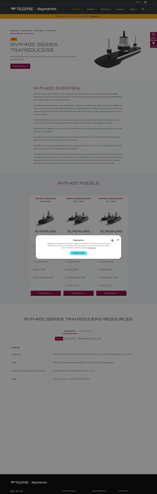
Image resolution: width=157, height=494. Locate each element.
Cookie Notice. (91, 248)
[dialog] (78, 247)
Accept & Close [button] (78, 253)
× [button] (118, 240)
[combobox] (112, 240)
